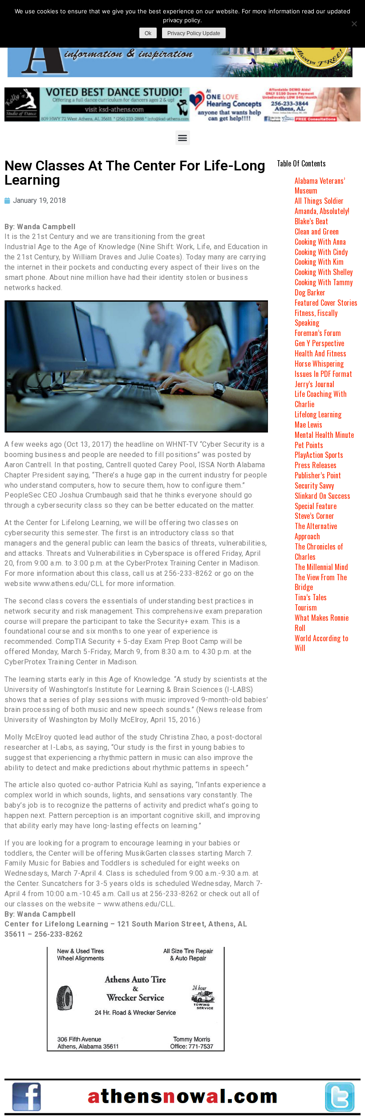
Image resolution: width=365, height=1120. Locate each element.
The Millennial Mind (321, 567)
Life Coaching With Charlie (321, 398)
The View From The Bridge (321, 582)
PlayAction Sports (319, 454)
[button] (182, 137)
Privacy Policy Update (193, 33)
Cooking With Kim (319, 261)
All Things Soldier (319, 200)
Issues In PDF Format (323, 373)
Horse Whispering (319, 363)
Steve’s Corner (314, 515)
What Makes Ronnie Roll (322, 622)
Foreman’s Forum (318, 333)
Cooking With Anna (320, 241)
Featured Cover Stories (326, 302)
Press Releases (316, 465)
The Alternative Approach (316, 531)
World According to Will (321, 643)
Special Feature (316, 506)
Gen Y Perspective (319, 343)
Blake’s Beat (311, 221)
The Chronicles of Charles (319, 551)
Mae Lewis (308, 424)
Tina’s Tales (311, 597)
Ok (148, 33)
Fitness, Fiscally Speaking (316, 317)
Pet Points (309, 445)
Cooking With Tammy (324, 282)
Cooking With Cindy (321, 252)
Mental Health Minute (324, 434)
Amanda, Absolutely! (322, 211)
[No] (353, 23)
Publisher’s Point (318, 475)
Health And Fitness (320, 353)
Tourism (306, 607)
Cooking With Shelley (324, 272)
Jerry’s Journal (314, 384)
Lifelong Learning (318, 414)
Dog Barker (310, 292)
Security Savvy (314, 485)
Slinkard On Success (322, 495)
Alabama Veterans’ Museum (320, 185)
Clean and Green (317, 231)
